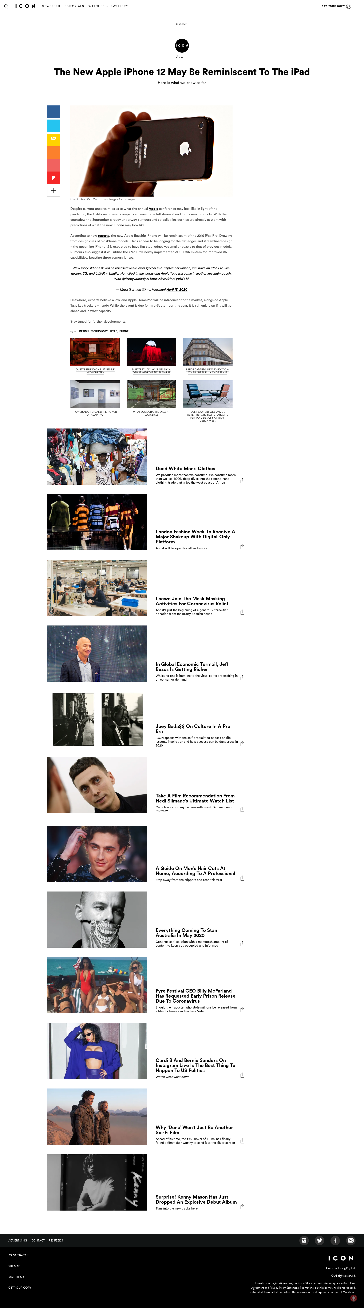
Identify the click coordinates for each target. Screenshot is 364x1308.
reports (103, 235)
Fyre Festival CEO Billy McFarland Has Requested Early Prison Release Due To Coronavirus (196, 996)
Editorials (74, 6)
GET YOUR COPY (333, 6)
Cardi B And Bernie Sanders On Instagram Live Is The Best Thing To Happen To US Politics (195, 1065)
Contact (38, 1240)
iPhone (119, 225)
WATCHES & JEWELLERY (108, 6)
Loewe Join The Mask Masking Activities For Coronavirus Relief (192, 601)
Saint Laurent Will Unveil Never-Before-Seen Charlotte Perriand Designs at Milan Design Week (207, 416)
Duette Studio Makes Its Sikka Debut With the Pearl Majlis (151, 371)
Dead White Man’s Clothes (185, 468)
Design (182, 24)
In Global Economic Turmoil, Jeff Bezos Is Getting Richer (192, 667)
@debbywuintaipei (135, 279)
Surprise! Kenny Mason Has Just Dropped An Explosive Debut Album (196, 1199)
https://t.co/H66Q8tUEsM (169, 279)
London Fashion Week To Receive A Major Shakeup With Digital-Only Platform (195, 536)
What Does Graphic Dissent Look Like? (151, 413)
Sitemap (14, 1266)
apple (113, 331)
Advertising (17, 1240)
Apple (153, 208)
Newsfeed (51, 6)
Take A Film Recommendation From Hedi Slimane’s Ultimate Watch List (195, 798)
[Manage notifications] (353, 1298)
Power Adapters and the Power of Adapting (95, 413)
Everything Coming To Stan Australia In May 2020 (186, 933)
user (348, 6)
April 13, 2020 (177, 289)
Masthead (16, 1277)
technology (99, 331)
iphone (123, 331)
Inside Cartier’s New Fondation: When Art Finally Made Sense (207, 371)
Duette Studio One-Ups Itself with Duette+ (95, 371)
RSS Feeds (56, 1240)
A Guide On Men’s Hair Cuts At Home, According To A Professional (195, 871)
